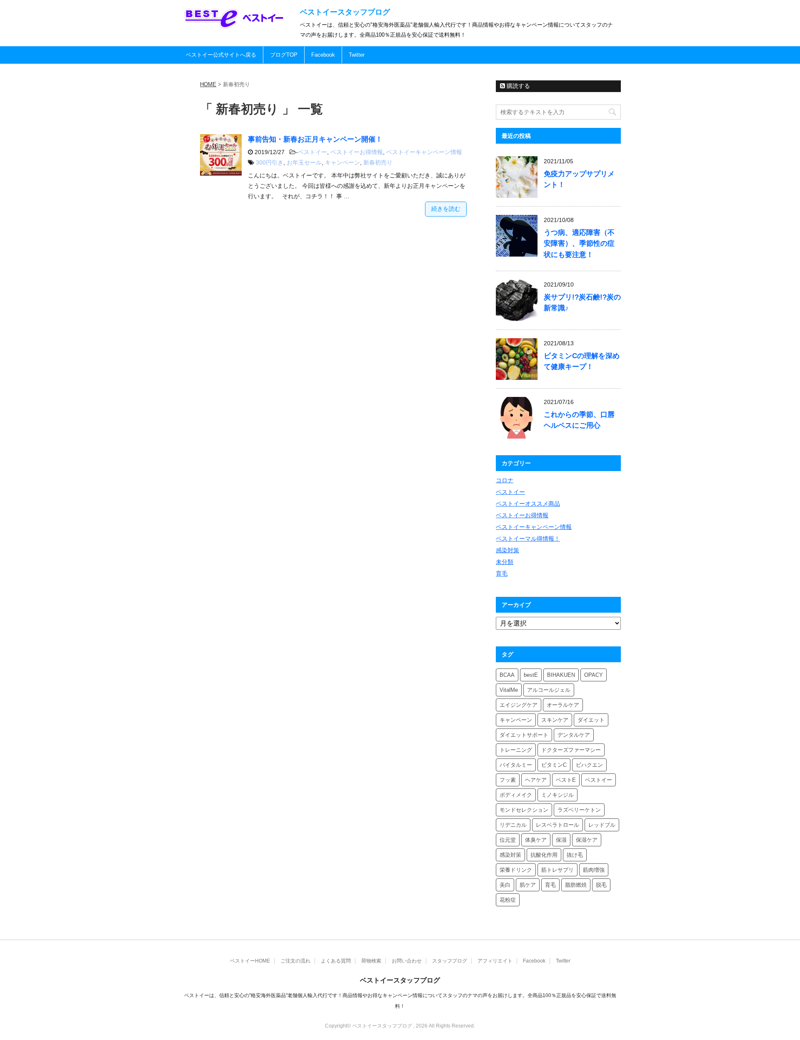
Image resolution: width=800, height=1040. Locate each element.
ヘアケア (536, 780)
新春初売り (377, 162)
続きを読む (445, 208)
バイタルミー (516, 765)
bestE (531, 675)
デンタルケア (574, 735)
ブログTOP (284, 55)
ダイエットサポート (524, 735)
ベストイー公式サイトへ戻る (221, 55)
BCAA (507, 675)
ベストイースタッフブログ (345, 12)
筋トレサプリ (557, 870)
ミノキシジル (557, 795)
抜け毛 (575, 855)
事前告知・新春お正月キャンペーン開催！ (315, 139)
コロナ (504, 480)
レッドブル (601, 825)
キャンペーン (342, 162)
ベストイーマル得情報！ (528, 538)
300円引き (269, 162)
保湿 (561, 840)
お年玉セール (304, 162)
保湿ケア (587, 840)
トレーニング (516, 750)
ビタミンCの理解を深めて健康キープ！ (582, 361)
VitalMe (509, 690)
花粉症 (508, 900)
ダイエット (591, 720)
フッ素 (508, 780)
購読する (517, 85)
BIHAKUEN (561, 675)
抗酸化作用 (544, 855)
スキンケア (554, 720)
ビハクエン (589, 765)
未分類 (504, 562)
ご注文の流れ (295, 961)
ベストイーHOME (250, 961)
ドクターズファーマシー (571, 750)
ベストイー (312, 152)
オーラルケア (563, 705)
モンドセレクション (524, 810)
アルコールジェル (548, 690)
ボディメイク (516, 795)
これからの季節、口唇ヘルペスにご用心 (579, 420)
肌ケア (528, 885)
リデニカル (513, 825)
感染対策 (507, 550)
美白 (505, 885)
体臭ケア (536, 840)
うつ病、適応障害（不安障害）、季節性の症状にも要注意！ (579, 243)
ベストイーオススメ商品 (528, 503)
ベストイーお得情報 (356, 152)
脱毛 (601, 885)
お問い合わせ (407, 961)
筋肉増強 (594, 870)
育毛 (502, 573)
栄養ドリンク (516, 870)
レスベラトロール (557, 825)
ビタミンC (554, 765)
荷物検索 (371, 961)
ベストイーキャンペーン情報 (424, 152)
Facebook (323, 55)
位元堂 (508, 840)
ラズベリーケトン (579, 810)
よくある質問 (336, 961)
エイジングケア (519, 705)
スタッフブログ (449, 961)
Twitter (357, 55)
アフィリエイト (495, 961)
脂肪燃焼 (576, 885)
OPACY (593, 675)
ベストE (566, 780)
